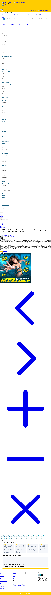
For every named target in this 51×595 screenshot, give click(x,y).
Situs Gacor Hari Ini (3, 581)
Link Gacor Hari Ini (3, 583)
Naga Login (2, 586)
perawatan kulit (4, 170)
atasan (3, 58)
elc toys (3, 208)
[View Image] (2, 539)
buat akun (3, 223)
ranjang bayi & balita (6, 129)
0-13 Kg (3, 110)
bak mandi (4, 195)
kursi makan (4, 165)
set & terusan (4, 41)
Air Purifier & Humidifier (6, 190)
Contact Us (46, 10)
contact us (46, 14)
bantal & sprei (5, 126)
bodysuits (3, 44)
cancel (2, 217)
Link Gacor (2, 576)
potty (3, 193)
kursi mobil (4, 108)
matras (3, 133)
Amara (35, 21)
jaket (3, 78)
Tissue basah (4, 185)
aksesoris (3, 66)
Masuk (2, 212)
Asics (4, 24)
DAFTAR (35, 10)
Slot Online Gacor (16, 573)
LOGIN (30, 10)
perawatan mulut (4, 177)
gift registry (23, 2)
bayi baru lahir (4, 102)
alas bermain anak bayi (6, 202)
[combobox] (5, 215)
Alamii (27, 21)
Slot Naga (2, 591)
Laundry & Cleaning (5, 187)
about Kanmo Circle (13, 14)
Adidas (12, 21)
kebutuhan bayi (5, 37)
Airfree (20, 21)
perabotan (4, 131)
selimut (3, 124)
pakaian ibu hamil (5, 82)
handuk (3, 197)
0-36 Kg (3, 112)
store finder (36, 14)
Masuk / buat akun (5, 222)
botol (3, 136)
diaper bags (4, 119)
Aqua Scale (44, 21)
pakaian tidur (4, 39)
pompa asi (3, 159)
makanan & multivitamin (7, 155)
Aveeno (12, 24)
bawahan (3, 88)
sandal (3, 52)
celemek (3, 143)
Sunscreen (3, 172)
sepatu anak (4, 50)
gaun (3, 61)
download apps (10, 2)
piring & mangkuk (5, 149)
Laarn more (12, 236)
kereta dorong (5, 100)
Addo (4, 21)
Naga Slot (2, 588)
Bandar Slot (2, 578)
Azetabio (27, 24)
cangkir (3, 147)
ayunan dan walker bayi (7, 200)
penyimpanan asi (4, 161)
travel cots (4, 117)
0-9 (48, 18)
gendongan (4, 114)
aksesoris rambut (4, 35)
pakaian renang (5, 69)
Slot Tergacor (15, 578)
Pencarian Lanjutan (3, 216)
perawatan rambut (4, 175)
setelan (3, 63)
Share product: (2, 252)
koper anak (4, 106)
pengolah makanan (6, 153)
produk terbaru (5, 27)
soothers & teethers (6, 141)
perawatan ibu (5, 181)
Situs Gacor (2, 573)
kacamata (3, 33)
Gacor (14, 576)
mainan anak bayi (5, 205)
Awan (20, 24)
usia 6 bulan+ (4, 104)
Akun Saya (2, 211)
